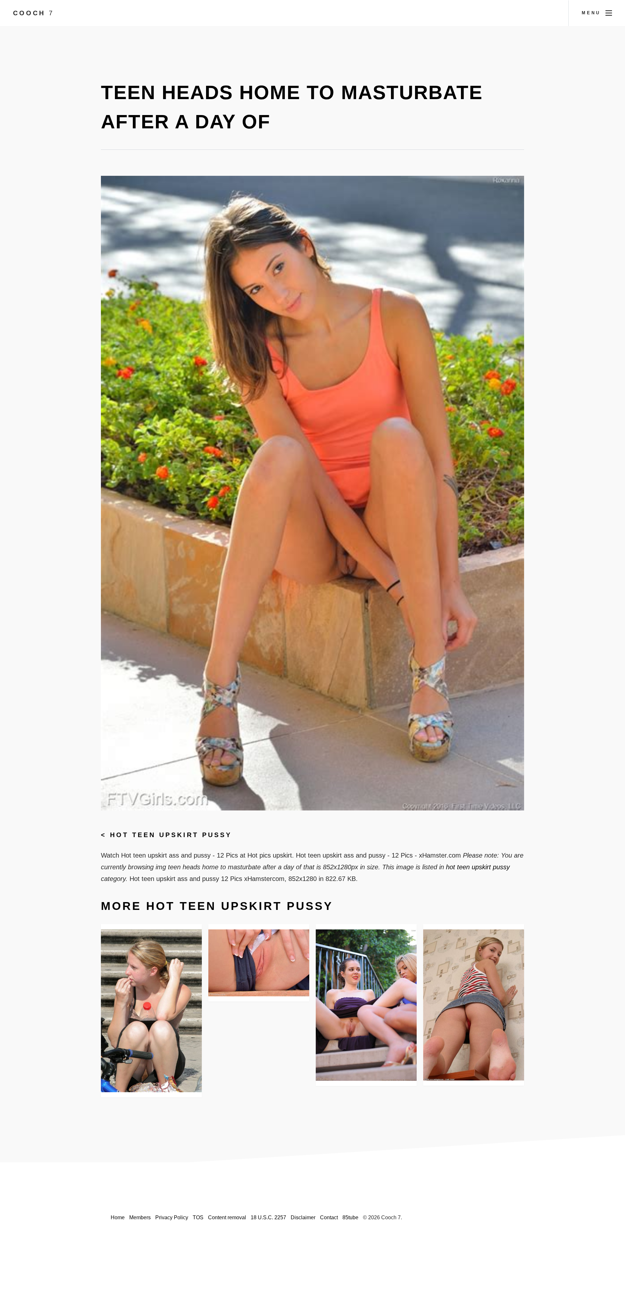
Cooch (33, 13)
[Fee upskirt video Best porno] (473, 1005)
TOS (198, 1217)
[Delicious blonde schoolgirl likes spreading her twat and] (258, 962)
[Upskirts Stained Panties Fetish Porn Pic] (151, 1010)
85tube (350, 1217)
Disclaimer (303, 1217)
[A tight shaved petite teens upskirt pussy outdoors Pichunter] (366, 1005)
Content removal (227, 1217)
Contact (329, 1217)
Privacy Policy (171, 1217)
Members (140, 1217)
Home (118, 1217)
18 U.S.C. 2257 (268, 1217)
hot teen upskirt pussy (171, 834)
